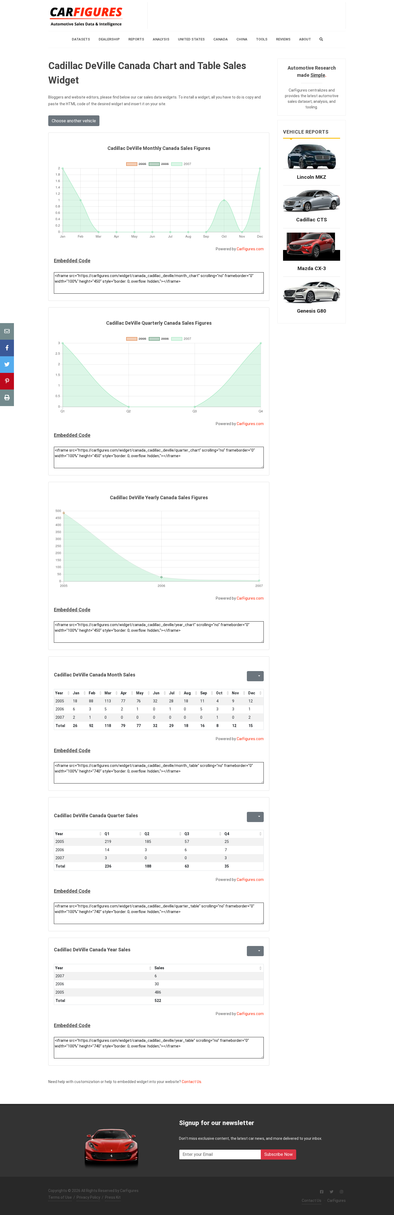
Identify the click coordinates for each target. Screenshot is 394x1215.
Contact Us (311, 1200)
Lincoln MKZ (311, 177)
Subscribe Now (278, 1154)
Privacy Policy (88, 1197)
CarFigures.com (250, 249)
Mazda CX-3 (312, 268)
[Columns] (259, 676)
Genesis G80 (311, 311)
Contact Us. (192, 1082)
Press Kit (113, 1197)
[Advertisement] (246, 15)
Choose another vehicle (74, 120)
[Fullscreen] (250, 676)
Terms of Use (60, 1197)
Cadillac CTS (311, 220)
